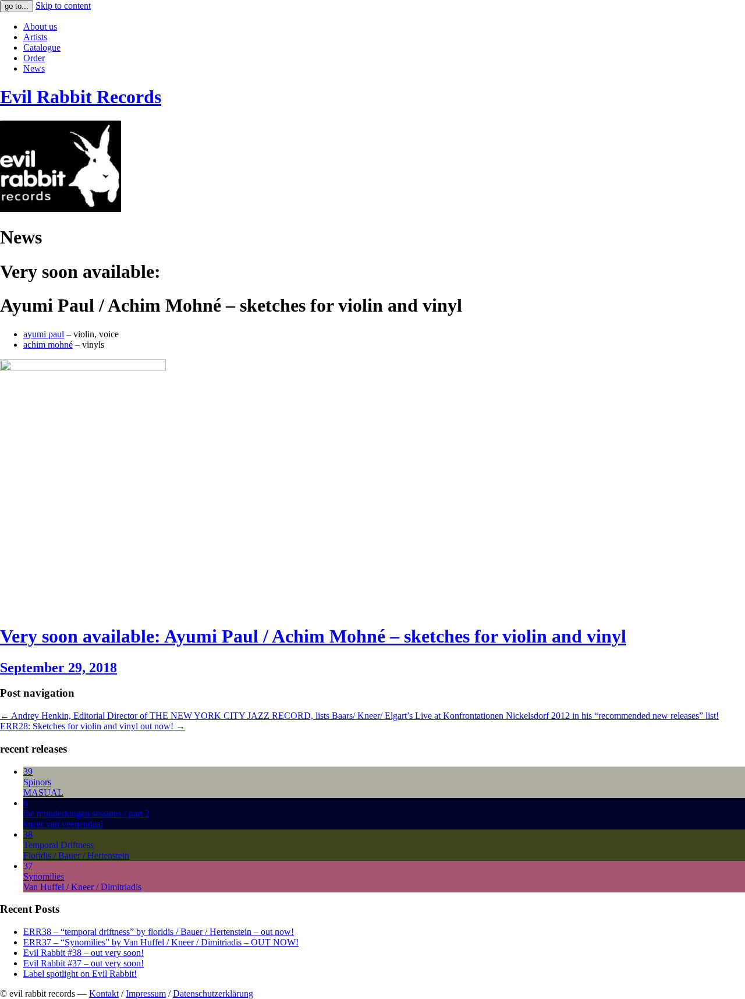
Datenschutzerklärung (213, 993)
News (34, 68)
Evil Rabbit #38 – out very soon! (83, 953)
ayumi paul (43, 334)
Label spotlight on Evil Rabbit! (80, 974)
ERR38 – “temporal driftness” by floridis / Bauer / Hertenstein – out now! (158, 932)
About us (40, 26)
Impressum (146, 993)
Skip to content (63, 5)
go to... (17, 6)
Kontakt (104, 993)
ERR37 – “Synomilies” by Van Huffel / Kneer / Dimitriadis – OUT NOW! (161, 942)
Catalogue (42, 47)
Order (34, 58)
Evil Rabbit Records (80, 96)
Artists (35, 37)
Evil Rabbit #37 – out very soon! (83, 963)
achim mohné (48, 345)
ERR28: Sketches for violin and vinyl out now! (92, 726)
